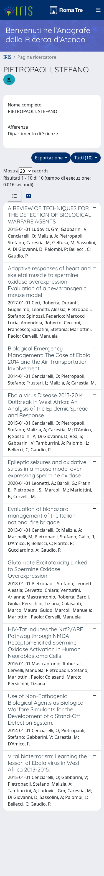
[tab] (15, 196)
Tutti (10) (84, 158)
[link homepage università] (66, 10)
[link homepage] (20, 10)
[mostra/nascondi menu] (98, 10)
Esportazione (49, 158)
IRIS (7, 57)
